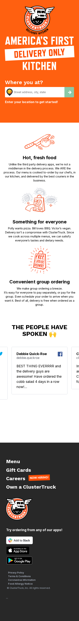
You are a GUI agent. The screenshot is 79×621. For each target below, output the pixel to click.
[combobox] (35, 92)
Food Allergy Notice (20, 583)
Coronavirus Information (21, 579)
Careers (15, 478)
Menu (13, 461)
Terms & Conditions (19, 576)
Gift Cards (18, 470)
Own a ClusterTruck (31, 487)
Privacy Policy (16, 572)
